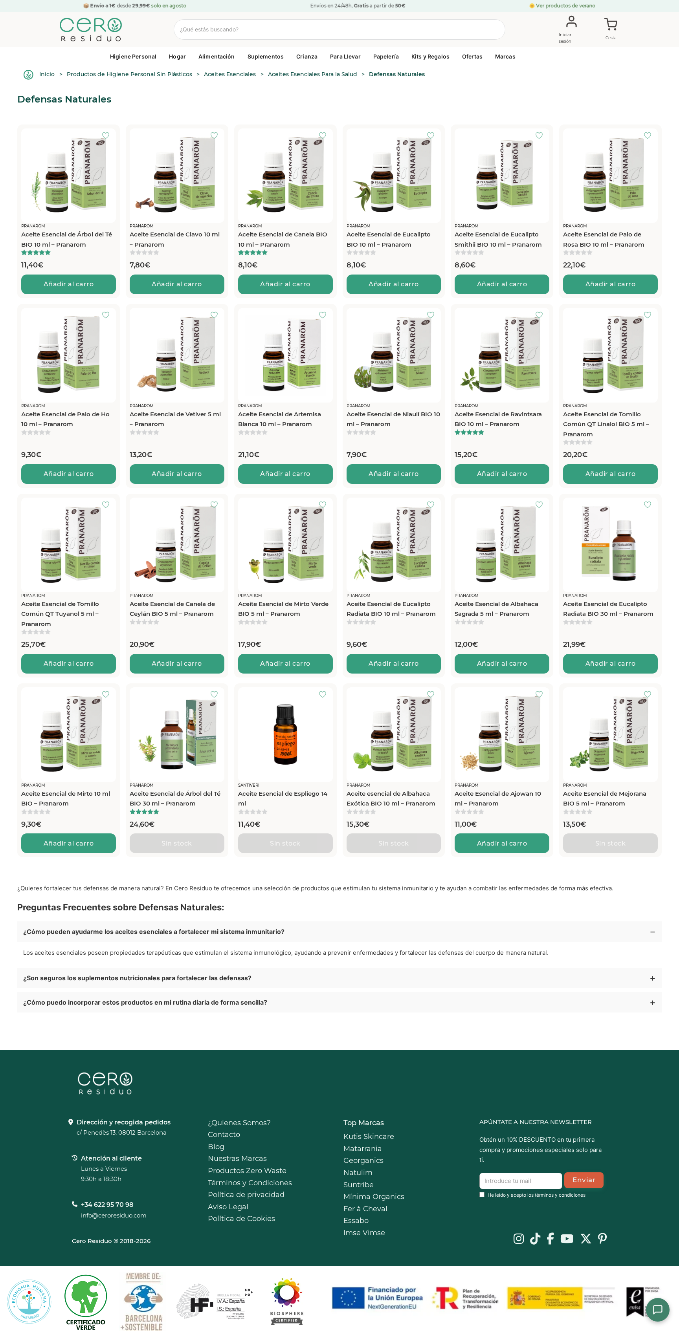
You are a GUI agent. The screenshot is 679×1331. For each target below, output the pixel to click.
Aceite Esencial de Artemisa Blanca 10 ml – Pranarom (279, 419)
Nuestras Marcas (237, 1158)
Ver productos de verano (566, 6)
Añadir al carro (69, 284)
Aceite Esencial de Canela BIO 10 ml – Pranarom (282, 239)
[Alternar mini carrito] (611, 30)
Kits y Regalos (430, 56)
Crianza (306, 56)
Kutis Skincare (368, 1136)
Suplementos (266, 56)
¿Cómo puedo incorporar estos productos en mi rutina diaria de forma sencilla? (145, 1002)
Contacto (224, 1134)
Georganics (363, 1160)
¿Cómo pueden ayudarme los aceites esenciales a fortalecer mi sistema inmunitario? (153, 932)
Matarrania (362, 1148)
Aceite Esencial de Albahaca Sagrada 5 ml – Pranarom (496, 609)
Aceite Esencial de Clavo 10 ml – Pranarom (175, 239)
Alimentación (216, 56)
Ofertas (472, 56)
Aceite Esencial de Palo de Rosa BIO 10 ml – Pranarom (603, 239)
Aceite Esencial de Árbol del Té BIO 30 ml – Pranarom (175, 798)
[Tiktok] (535, 1239)
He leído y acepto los (536, 1195)
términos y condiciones (560, 1195)
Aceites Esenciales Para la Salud (312, 74)
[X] (586, 1239)
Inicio (47, 74)
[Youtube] (567, 1239)
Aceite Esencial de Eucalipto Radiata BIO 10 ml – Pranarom (391, 609)
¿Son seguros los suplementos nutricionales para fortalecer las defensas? (137, 978)
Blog (216, 1146)
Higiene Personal (133, 56)
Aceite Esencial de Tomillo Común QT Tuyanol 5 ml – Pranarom (60, 614)
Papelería (386, 56)
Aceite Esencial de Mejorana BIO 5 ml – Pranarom (604, 798)
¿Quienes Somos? (239, 1123)
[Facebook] (550, 1239)
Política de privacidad (246, 1194)
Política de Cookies (241, 1218)
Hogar (177, 56)
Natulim (358, 1172)
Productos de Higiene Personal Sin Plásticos (129, 74)
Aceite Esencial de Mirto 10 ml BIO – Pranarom (65, 798)
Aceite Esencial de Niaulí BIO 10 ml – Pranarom (393, 419)
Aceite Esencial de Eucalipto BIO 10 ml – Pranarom (389, 239)
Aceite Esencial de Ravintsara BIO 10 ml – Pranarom (498, 419)
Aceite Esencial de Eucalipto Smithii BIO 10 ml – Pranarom (498, 239)
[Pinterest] (602, 1239)
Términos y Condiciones (250, 1183)
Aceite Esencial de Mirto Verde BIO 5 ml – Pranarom (283, 609)
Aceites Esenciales (230, 74)
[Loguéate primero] (108, 136)
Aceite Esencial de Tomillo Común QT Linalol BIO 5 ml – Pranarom (606, 424)
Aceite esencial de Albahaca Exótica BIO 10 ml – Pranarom (391, 798)
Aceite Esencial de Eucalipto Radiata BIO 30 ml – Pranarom (608, 609)
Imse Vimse (364, 1232)
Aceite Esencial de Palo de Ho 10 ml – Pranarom (65, 419)
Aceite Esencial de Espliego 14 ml (282, 798)
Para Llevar (345, 56)
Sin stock (176, 843)
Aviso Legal (228, 1207)
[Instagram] (519, 1239)
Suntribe (358, 1185)
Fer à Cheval (365, 1209)
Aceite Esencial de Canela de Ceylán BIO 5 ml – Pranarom (172, 609)
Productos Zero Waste (247, 1170)
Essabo (356, 1220)
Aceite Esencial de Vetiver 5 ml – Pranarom (175, 419)
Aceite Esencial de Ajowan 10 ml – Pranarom (498, 798)
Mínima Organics (373, 1196)
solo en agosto (168, 6)
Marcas (505, 56)
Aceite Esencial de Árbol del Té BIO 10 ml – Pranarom (66, 239)
